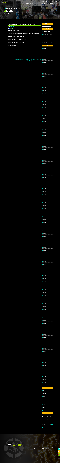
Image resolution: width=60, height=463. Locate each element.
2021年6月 (44, 174)
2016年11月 (44, 286)
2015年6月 (44, 328)
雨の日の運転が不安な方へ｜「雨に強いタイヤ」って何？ (48, 31)
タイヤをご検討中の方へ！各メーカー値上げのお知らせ (48, 42)
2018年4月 (44, 250)
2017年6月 (44, 275)
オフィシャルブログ (44, 448)
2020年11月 (44, 191)
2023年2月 (44, 135)
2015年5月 (44, 331)
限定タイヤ (44, 396)
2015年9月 (44, 320)
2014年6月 (44, 359)
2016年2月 (44, 312)
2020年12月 (44, 188)
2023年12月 (44, 118)
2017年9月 (44, 267)
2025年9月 (44, 79)
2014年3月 (44, 368)
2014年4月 (44, 365)
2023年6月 (44, 126)
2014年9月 (44, 354)
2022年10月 (44, 143)
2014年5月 (44, 362)
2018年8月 (44, 239)
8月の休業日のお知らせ (46, 37)
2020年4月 (44, 205)
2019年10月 (44, 216)
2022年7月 (44, 149)
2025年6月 (44, 87)
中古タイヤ (44, 399)
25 (45, 424)
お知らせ (44, 410)
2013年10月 (44, 382)
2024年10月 (44, 101)
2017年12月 (44, 258)
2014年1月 (44, 373)
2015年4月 (44, 334)
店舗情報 (51, 3)
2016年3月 (44, 309)
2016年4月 (44, 306)
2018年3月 (44, 253)
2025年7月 (44, 84)
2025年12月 (44, 70)
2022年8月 (44, 146)
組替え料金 (33, 3)
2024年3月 (44, 112)
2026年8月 (44, 48)
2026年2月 (44, 65)
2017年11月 (44, 261)
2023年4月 (44, 132)
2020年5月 (44, 202)
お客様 (44, 404)
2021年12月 (44, 160)
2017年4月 (44, 281)
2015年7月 (44, 326)
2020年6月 (44, 199)
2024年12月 (44, 98)
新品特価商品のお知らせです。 (19, 59)
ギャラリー (38, 3)
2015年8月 (44, 323)
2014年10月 (44, 351)
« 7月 (42, 427)
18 (45, 422)
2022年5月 (44, 152)
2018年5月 (44, 247)
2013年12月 (44, 376)
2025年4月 (44, 93)
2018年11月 (44, 233)
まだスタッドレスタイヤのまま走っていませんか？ (48, 39)
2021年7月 (44, 171)
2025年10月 (44, 76)
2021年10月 (44, 166)
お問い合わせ (55, 3)
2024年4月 (44, 110)
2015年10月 (44, 317)
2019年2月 (44, 227)
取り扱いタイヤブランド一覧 (44, 3)
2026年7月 (44, 51)
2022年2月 (44, 157)
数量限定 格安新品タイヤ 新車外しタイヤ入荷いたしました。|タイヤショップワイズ (49, 1)
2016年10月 (44, 289)
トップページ (23, 3)
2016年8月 (44, 295)
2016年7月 (44, 298)
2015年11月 (44, 314)
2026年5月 (44, 56)
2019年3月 (44, 225)
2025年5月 (44, 90)
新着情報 (44, 393)
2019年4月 (44, 222)
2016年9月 (44, 292)
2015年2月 (44, 340)
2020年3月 (44, 208)
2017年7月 (44, 272)
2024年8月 (44, 107)
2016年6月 (44, 300)
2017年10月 (44, 264)
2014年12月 (44, 345)
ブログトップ (47, 23)
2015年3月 (44, 337)
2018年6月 (44, 244)
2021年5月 (44, 177)
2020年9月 (44, 194)
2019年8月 (44, 219)
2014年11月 (44, 348)
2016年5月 (44, 303)
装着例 (44, 407)
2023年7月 (44, 124)
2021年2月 (44, 185)
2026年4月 (44, 59)
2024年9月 (44, 104)
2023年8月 (44, 121)
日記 (43, 390)
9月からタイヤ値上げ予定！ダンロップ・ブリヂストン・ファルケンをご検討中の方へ (48, 34)
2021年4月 (44, 180)
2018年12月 (44, 230)
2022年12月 (44, 140)
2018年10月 (44, 236)
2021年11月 (44, 163)
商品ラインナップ (28, 3)
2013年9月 (44, 385)
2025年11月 (44, 73)
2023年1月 (44, 138)
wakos (44, 401)
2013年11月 (44, 379)
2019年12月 (44, 211)
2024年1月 (44, 115)
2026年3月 (44, 62)
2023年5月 (44, 129)
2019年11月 (44, 213)
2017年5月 (44, 278)
